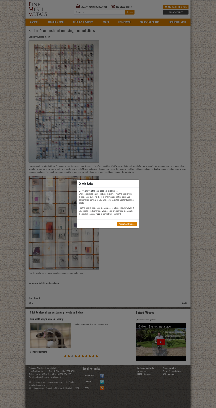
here (98, 214)
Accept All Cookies (127, 224)
